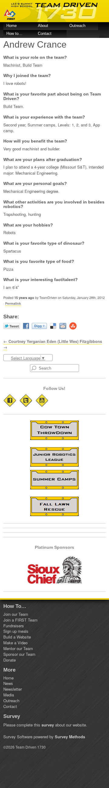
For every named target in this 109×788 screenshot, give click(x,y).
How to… (14, 33)
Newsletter (12, 689)
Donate (9, 660)
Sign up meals (15, 631)
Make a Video (15, 642)
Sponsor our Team (19, 654)
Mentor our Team (18, 648)
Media (8, 695)
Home (11, 25)
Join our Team (15, 614)
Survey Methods (70, 736)
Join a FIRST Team (20, 620)
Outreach (77, 25)
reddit (62, 326)
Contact (44, 33)
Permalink (13, 303)
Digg (39, 326)
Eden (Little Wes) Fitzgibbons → (52, 344)
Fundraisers (13, 626)
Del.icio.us (53, 326)
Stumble (73, 326)
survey (47, 725)
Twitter (11, 326)
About (43, 25)
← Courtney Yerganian (24, 341)
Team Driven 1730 (54, 11)
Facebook (26, 326)
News (8, 683)
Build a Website (17, 637)
